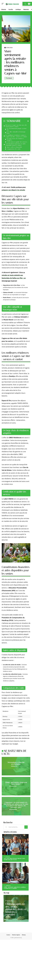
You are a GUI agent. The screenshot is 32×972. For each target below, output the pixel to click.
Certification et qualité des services (17, 142)
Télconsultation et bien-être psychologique (16, 763)
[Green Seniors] (12, 4)
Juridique (7, 885)
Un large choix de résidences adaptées (15, 139)
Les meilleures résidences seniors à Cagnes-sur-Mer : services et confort (16, 136)
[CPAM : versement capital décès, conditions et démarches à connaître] (15, 873)
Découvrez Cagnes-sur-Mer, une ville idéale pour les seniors (16, 125)
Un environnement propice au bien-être (17, 129)
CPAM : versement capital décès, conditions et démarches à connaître (15, 887)
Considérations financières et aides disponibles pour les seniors (15, 144)
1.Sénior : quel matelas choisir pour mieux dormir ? (16, 783)
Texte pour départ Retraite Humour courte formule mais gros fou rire (14, 859)
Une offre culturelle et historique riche (16, 132)
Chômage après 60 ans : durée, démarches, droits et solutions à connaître (15, 909)
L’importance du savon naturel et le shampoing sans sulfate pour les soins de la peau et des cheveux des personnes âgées (16, 804)
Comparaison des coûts (13, 149)
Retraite (9, 78)
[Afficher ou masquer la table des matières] (25, 121)
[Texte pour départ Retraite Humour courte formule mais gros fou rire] (15, 844)
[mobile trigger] (3, 4)
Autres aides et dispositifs (14, 147)
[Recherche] (25, 4)
